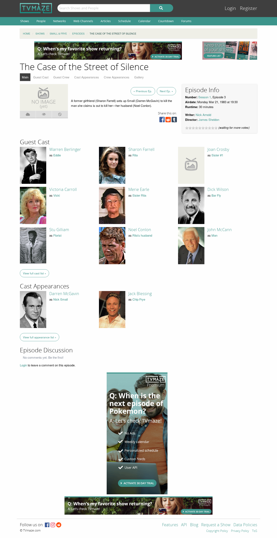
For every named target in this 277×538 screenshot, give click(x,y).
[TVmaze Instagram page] (52, 525)
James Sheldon (209, 119)
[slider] (201, 128)
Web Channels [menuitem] (83, 21)
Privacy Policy (240, 531)
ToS (254, 531)
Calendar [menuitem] (144, 21)
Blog (194, 525)
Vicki (56, 195)
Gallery (139, 77)
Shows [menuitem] (24, 21)
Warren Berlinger (65, 149)
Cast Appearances (86, 77)
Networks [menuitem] (59, 21)
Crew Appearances (116, 77)
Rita (135, 155)
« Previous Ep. (142, 91)
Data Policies (245, 525)
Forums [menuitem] (186, 21)
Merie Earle (138, 189)
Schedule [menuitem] (124, 21)
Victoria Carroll (63, 189)
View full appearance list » (39, 337)
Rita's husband (142, 235)
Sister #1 (217, 155)
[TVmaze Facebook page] (47, 525)
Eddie (57, 155)
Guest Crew (61, 77)
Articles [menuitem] (106, 21)
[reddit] (168, 120)
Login (230, 8)
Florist (57, 235)
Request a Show (215, 525)
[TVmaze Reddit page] (58, 525)
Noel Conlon (139, 229)
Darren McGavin (64, 293)
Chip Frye (138, 299)
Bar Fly (216, 195)
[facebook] (162, 120)
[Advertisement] (108, 50)
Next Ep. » (166, 91)
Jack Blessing (140, 293)
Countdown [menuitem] (166, 21)
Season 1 (204, 97)
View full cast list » (34, 273)
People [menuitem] (41, 21)
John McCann (219, 229)
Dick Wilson (218, 189)
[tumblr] (174, 120)
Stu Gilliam (59, 229)
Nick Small (60, 299)
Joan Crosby (218, 149)
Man (214, 235)
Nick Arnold (203, 115)
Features (170, 525)
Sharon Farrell (141, 149)
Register (248, 8)
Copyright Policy (217, 531)
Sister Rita (139, 195)
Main (25, 77)
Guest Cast (40, 77)
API (184, 525)
